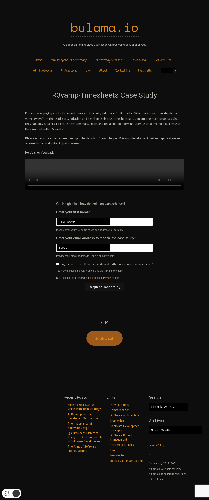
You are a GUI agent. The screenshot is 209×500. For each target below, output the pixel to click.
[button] (11, 493)
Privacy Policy (156, 445)
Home (38, 60)
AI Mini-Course (42, 70)
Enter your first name (72, 212)
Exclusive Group (164, 60)
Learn (113, 450)
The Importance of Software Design (80, 426)
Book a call (104, 338)
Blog (88, 70)
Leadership (117, 421)
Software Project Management (121, 437)
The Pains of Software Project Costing (82, 449)
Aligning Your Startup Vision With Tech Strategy (84, 407)
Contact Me (122, 70)
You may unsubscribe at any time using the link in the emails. (89, 270)
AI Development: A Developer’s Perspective (83, 416)
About (103, 70)
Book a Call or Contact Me (126, 461)
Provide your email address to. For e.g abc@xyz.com (85, 256)
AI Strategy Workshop (110, 60)
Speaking (139, 60)
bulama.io (105, 27)
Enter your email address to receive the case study (95, 238)
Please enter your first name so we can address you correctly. (90, 230)
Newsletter (145, 70)
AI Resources (69, 70)
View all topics (119, 405)
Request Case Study (104, 287)
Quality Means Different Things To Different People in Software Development (85, 437)
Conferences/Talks (122, 445)
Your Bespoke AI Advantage (69, 60)
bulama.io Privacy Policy (105, 277)
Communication (120, 410)
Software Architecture (124, 415)
